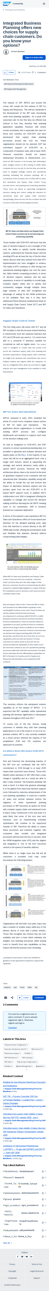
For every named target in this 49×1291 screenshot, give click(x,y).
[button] (5, 72)
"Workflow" (7, 1066)
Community (18, 4)
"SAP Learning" (27, 1058)
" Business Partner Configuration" (15, 1045)
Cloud (22, 987)
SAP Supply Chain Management (15, 89)
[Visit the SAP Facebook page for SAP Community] (18, 1257)
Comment (12, 1028)
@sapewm (39, 1066)
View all (6, 1243)
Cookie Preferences (12, 1285)
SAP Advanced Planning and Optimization (18, 84)
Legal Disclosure (37, 1271)
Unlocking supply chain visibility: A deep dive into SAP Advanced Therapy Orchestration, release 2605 (24, 1131)
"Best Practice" (36, 1049)
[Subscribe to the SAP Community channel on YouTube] (27, 1257)
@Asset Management (23, 1066)
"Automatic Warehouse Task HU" (15, 1049)
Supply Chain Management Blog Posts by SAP (25, 1106)
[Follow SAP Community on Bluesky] (22, 1257)
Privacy (12, 1264)
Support (36, 1278)
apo (15, 987)
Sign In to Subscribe (34, 58)
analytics (7, 987)
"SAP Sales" (8, 1062)
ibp (36, 987)
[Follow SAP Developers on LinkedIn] (31, 1257)
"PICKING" (27, 1053)
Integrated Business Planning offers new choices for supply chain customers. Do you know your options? (22, 34)
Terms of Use (37, 1264)
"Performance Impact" (11, 1053)
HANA (30, 987)
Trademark (12, 1278)
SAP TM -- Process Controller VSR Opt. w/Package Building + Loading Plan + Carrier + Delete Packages (23, 1099)
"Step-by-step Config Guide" (26, 1062)
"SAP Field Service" (10, 1058)
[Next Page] (26, 1070)
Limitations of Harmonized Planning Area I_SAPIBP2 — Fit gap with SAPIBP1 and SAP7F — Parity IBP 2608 (24, 1149)
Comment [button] (39, 998)
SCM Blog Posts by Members (15, 10)
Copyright (12, 1271)
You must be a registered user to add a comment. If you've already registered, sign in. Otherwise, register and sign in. (22, 1018)
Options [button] (24, 62)
